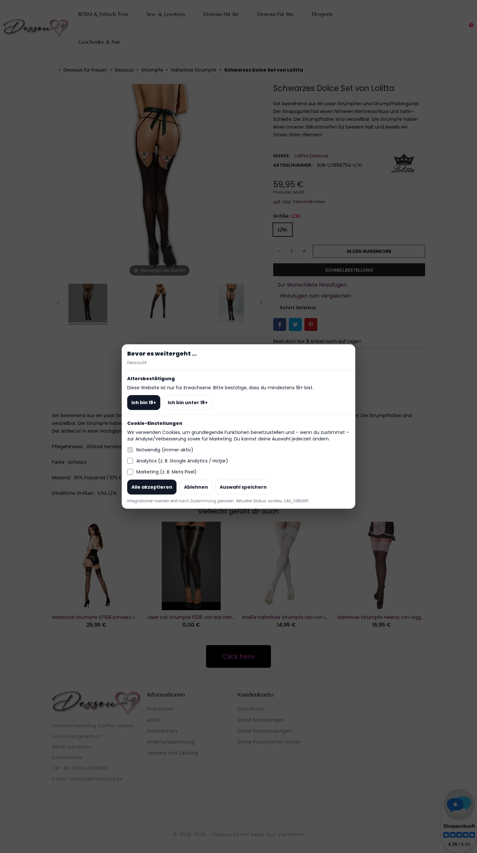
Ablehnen (196, 487)
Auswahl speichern (243, 487)
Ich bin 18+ (143, 402)
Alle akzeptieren (151, 487)
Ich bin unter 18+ (188, 402)
